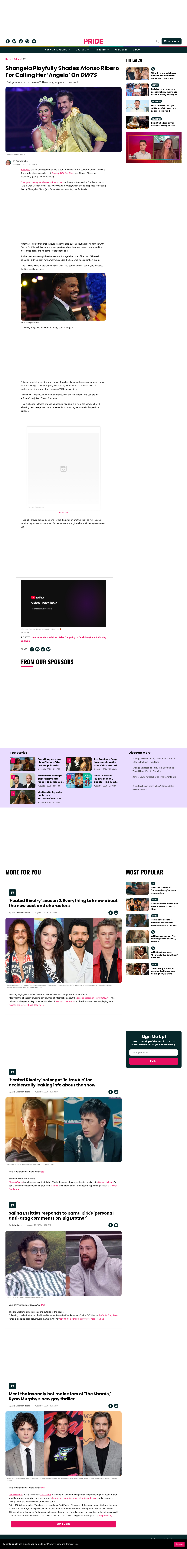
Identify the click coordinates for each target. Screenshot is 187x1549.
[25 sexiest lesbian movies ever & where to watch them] (137, 904)
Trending (100, 49)
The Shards (45, 1494)
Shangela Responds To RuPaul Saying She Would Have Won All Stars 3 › (153, 769)
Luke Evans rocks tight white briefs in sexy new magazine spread (163, 108)
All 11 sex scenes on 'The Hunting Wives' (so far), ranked (163, 939)
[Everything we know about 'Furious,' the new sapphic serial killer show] (22, 763)
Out (42, 1171)
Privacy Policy (54, 1544)
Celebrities (156, 101)
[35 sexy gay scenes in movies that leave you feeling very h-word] (137, 969)
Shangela (25, 169)
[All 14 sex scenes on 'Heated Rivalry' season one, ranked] (137, 888)
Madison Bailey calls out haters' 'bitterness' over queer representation (51, 797)
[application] (154, 147)
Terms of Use (72, 1544)
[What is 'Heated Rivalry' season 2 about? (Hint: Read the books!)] (79, 780)
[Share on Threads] (43, 649)
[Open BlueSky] (14, 41)
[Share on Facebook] (32, 649)
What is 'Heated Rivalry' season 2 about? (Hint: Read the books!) (105, 780)
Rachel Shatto (22, 161)
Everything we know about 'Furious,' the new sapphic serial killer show (49, 764)
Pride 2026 (121, 49)
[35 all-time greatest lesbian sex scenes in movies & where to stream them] (137, 920)
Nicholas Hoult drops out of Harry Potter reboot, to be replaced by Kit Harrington (51, 780)
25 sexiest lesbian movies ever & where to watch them (164, 906)
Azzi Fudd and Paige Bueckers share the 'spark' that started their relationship (105, 764)
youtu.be (25, 632)
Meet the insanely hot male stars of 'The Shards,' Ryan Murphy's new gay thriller (60, 1396)
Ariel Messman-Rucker (20, 912)
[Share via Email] (37, 649)
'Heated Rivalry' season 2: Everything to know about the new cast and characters (63, 903)
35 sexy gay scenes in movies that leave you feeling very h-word (163, 971)
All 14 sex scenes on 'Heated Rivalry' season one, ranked (163, 890)
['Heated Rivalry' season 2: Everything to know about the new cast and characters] (63, 950)
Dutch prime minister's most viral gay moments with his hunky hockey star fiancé (165, 93)
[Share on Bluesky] (48, 649)
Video (136, 49)
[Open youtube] (34, 41)
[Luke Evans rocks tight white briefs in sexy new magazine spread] (137, 105)
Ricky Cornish (17, 1225)
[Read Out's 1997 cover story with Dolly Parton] (137, 122)
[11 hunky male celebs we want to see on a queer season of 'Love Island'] (137, 73)
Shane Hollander (106, 1182)
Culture (81, 49)
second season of (86, 998)
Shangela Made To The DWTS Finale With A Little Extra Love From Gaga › (154, 760)
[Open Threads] (21, 41)
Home (8, 59)
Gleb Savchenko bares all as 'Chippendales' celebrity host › (153, 788)
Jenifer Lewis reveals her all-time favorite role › (154, 779)
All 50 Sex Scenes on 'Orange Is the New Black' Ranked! (164, 955)
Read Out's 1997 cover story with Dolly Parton (163, 124)
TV (24, 59)
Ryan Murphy (15, 1494)
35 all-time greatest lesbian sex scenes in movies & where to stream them (165, 923)
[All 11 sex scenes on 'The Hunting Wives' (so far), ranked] (137, 936)
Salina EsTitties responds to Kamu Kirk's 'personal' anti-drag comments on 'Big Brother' (61, 1215)
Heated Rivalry (102, 998)
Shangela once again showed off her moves (42, 182)
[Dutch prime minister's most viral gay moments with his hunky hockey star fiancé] (137, 89)
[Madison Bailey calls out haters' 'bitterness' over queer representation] (22, 797)
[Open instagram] (27, 41)
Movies (154, 899)
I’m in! (153, 1061)
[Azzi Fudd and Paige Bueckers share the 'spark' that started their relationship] (79, 763)
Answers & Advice (56, 49)
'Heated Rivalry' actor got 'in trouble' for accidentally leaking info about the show (52, 1082)
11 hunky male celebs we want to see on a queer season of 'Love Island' (163, 76)
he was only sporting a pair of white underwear (74, 1498)
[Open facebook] (7, 41)
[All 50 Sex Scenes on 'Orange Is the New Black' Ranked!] (137, 952)
